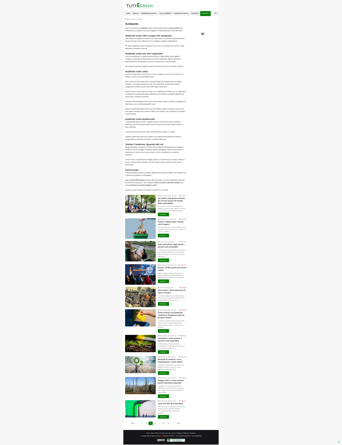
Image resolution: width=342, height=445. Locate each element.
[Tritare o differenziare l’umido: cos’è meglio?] (140, 228)
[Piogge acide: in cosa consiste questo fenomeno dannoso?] (140, 385)
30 (168, 423)
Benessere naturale (148, 13)
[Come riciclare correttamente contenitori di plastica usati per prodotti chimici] (140, 317)
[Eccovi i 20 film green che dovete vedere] (140, 274)
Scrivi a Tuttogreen (177, 433)
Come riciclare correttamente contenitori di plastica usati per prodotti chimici (171, 315)
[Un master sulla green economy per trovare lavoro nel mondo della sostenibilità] (140, 204)
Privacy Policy (150, 433)
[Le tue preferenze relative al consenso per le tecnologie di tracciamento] (339, 442)
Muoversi (194, 13)
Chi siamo (168, 433)
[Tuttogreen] (139, 5)
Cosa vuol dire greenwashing (170, 404)
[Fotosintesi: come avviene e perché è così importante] (140, 343)
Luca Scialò (162, 242)
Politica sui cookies (160, 433)
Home (128, 19)
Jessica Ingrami (163, 219)
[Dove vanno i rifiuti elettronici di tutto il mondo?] (140, 297)
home (128, 13)
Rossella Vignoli (163, 195)
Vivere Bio (204, 13)
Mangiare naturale (181, 13)
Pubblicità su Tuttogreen (189, 433)
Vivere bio (133, 19)
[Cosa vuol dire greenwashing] (140, 408)
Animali (135, 13)
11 (155, 423)
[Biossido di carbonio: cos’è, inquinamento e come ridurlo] (140, 364)
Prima (132, 423)
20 (163, 423)
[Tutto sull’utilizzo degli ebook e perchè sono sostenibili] (140, 251)
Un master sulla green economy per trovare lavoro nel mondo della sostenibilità (171, 200)
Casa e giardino (165, 13)
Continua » (163, 214)
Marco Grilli (162, 287)
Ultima (178, 423)
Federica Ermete (163, 335)
